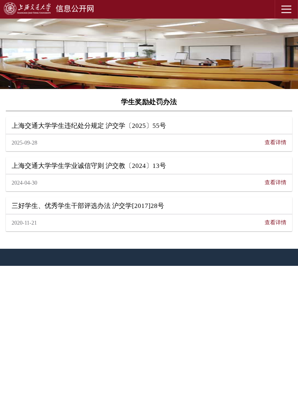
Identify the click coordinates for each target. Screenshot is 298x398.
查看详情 (275, 142)
